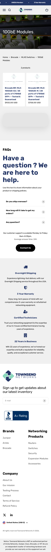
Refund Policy (10, 506)
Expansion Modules (38, 458)
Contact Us (25, 248)
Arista (6, 443)
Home (5, 57)
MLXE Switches (28, 57)
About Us (7, 480)
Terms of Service (11, 500)
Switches (33, 448)
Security (32, 453)
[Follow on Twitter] (4, 515)
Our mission (9, 485)
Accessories (34, 463)
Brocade (14, 57)
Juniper (7, 438)
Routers (32, 443)
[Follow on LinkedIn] (11, 515)
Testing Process (11, 490)
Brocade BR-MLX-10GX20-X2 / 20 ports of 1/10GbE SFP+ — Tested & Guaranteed (13, 94)
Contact (7, 495)
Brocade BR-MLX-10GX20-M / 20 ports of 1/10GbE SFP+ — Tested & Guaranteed (36, 94)
